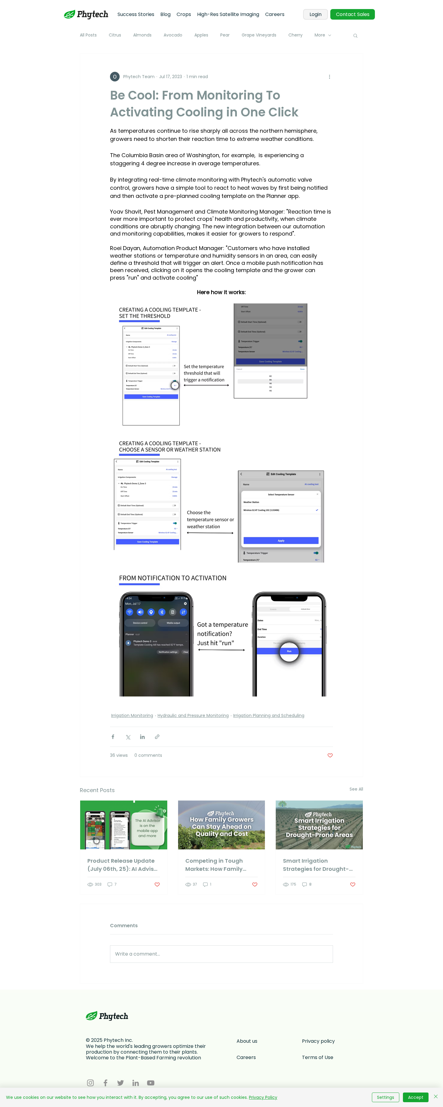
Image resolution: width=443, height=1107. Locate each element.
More (320, 35)
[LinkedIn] (135, 1082)
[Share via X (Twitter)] (127, 737)
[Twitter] (120, 1082)
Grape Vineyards (259, 35)
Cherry (295, 35)
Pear (225, 35)
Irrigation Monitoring (132, 715)
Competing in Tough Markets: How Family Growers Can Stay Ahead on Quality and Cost (220, 865)
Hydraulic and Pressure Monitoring (193, 715)
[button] (355, 35)
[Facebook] (105, 1082)
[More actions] (329, 76)
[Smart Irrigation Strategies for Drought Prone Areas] (319, 825)
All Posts (88, 35)
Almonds (142, 35)
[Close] (435, 1097)
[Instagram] (90, 1082)
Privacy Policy (263, 1097)
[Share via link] (157, 737)
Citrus (115, 35)
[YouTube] (150, 1082)
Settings (385, 1097)
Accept (415, 1097)
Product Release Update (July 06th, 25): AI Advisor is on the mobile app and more (123, 865)
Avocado (173, 35)
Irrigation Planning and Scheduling (268, 715)
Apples (201, 35)
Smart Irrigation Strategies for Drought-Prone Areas (316, 865)
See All (356, 789)
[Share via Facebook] (113, 737)
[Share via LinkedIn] (142, 737)
